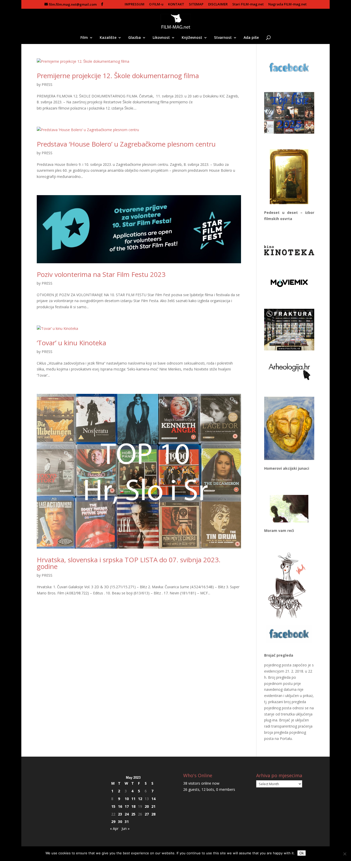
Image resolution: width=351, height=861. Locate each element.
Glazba (134, 38)
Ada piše (251, 38)
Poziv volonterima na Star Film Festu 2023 (101, 274)
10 (127, 798)
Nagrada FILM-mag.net (287, 4)
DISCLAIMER (218, 4)
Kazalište (108, 38)
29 (113, 821)
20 (147, 806)
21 (153, 806)
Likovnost (161, 38)
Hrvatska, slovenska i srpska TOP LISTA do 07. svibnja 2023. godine (128, 563)
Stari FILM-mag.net (248, 4)
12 (140, 798)
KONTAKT (176, 4)
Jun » (126, 828)
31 (127, 821)
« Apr (114, 828)
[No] (344, 853)
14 (153, 798)
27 (147, 814)
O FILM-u (156, 4)
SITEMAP (196, 4)
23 (120, 814)
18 (133, 806)
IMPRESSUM (134, 4)
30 (120, 821)
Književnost (192, 38)
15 (113, 806)
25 (133, 814)
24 (127, 814)
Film (84, 38)
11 (133, 798)
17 (127, 806)
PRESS (47, 84)
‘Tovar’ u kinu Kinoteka (71, 342)
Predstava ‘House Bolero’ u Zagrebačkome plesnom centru (126, 144)
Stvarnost (223, 38)
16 (120, 806)
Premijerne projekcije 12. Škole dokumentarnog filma (118, 75)
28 (153, 814)
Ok (301, 853)
